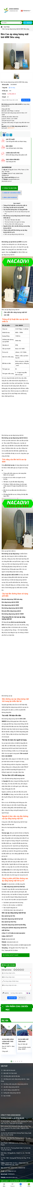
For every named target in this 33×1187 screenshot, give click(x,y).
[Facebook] (4, 135)
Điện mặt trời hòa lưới (9, 1070)
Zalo (20, 1186)
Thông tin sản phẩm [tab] (10, 188)
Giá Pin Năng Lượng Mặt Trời (11, 1090)
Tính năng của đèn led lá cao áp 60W (13, 207)
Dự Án (5, 1020)
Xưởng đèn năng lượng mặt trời (11, 1093)
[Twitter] (7, 135)
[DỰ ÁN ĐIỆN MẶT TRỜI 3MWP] (25, 1027)
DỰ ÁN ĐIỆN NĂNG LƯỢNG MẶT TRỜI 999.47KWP (8, 1041)
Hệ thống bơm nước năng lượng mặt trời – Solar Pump (15, 1080)
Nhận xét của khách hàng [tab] (12, 192)
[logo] (11, 19)
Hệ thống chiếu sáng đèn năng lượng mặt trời (15, 1084)
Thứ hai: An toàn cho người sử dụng (15, 222)
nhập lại (22, 997)
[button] (25, 23)
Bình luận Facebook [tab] (10, 197)
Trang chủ (12, 1186)
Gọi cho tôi (26, 100)
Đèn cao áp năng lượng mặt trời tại (14, 234)
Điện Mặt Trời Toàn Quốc (10, 1073)
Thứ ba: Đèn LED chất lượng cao (14, 224)
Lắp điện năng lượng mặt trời (11, 1087)
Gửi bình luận (12, 997)
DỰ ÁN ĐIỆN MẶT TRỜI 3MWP (23, 1040)
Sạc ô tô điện (6, 1095)
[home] (1, 27)
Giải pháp (4, 1066)
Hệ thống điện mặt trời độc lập (11, 1076)
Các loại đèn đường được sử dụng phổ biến (15, 209)
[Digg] (11, 135)
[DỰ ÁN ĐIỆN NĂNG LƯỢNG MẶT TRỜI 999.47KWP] (9, 1027)
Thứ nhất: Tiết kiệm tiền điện (12, 220)
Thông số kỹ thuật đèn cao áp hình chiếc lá (15, 205)
